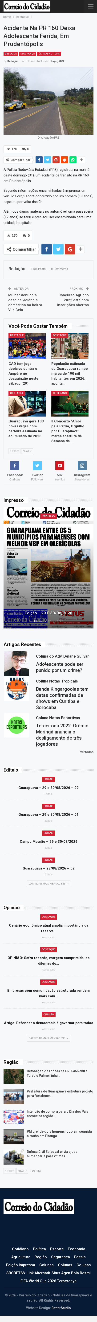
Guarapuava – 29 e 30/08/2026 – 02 (48, 788)
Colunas (46, 1265)
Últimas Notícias (49, 53)
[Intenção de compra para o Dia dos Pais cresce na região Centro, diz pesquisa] (14, 1116)
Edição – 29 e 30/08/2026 (48, 613)
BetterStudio (61, 1308)
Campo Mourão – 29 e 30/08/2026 (48, 841)
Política (39, 1249)
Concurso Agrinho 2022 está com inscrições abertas (73, 300)
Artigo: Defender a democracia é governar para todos (48, 1023)
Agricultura (20, 1257)
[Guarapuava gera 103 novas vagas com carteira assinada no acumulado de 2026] (27, 404)
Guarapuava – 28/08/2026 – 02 (49, 868)
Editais (48, 779)
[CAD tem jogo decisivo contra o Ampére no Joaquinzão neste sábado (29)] (27, 346)
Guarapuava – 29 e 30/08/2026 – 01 (48, 814)
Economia (76, 1249)
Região (41, 1257)
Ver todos (86, 752)
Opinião (48, 1014)
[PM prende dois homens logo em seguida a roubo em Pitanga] (14, 1136)
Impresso (48, 515)
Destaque (11, 53)
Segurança (27, 53)
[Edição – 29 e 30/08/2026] (48, 568)
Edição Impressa (20, 1265)
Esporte (57, 1249)
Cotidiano (60, 393)
